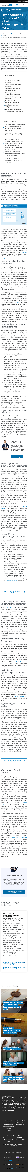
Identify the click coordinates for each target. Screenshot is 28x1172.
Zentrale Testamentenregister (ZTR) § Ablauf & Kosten (13, 1063)
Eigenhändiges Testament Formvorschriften (12, 89)
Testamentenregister (12, 581)
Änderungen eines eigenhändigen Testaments (13, 93)
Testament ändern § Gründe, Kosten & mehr (12, 1048)
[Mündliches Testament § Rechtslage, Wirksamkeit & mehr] (14, 1076)
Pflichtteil (17, 302)
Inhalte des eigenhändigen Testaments (13, 85)
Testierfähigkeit (19, 696)
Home (2, 9)
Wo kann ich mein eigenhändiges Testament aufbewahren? (11, 915)
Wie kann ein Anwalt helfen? (13, 109)
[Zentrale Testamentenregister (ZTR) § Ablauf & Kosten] (14, 1060)
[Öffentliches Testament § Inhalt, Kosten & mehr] (14, 1025)
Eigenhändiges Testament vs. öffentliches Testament (13, 102)
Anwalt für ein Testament (19, 837)
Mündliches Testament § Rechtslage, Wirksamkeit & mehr (13, 1079)
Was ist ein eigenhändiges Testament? (12, 81)
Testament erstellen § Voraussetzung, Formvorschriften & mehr (13, 1005)
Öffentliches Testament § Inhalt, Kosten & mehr (12, 1030)
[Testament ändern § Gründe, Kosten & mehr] (14, 1044)
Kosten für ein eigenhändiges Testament (13, 97)
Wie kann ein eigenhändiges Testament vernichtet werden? (12, 968)
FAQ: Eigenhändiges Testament (14, 111)
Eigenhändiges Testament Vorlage (12, 106)
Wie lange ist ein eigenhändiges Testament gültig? (13, 963)
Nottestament (9, 607)
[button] (14, 914)
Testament (24, 252)
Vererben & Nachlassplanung (13, 9)
